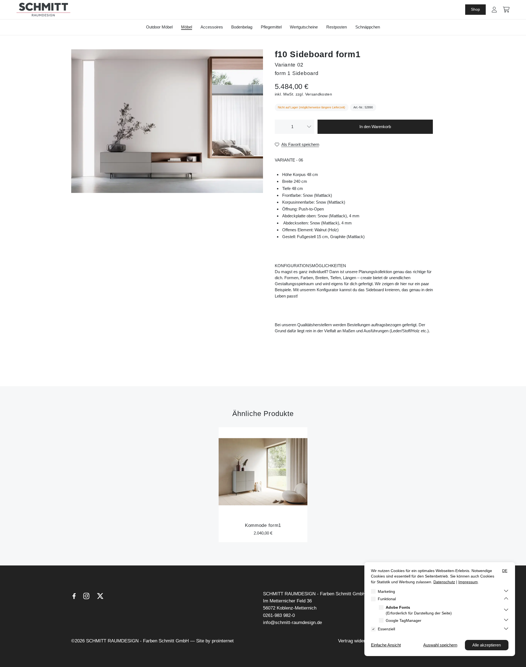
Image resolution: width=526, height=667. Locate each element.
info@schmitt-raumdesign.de (292, 622)
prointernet (223, 640)
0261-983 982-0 (279, 615)
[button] (494, 9)
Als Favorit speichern (300, 144)
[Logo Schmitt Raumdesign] (43, 9)
